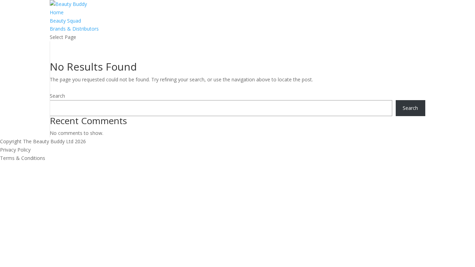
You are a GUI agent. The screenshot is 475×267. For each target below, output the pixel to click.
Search (57, 95)
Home (57, 12)
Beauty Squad (65, 20)
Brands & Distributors (74, 28)
